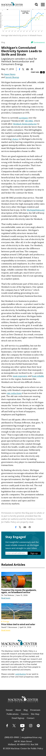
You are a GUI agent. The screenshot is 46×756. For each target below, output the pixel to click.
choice (15, 139)
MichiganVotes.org (35, 210)
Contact (30, 718)
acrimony (23, 117)
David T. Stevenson (9, 627)
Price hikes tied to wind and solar (18, 624)
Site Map (35, 714)
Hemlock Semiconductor (25, 124)
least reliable (38, 376)
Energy (6, 621)
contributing (20, 674)
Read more (5, 598)
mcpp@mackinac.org (31, 737)
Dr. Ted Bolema (7, 595)
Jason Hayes (9, 74)
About (18, 710)
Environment (39, 42)
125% (44, 72)
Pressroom (35, 710)
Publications (12, 714)
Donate (9, 710)
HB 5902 (29, 121)
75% (41, 72)
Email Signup (18, 718)
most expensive (20, 376)
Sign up (34, 553)
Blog (3, 42)
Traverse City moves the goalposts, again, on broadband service (19, 591)
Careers (24, 714)
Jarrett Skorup (12, 77)
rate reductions (14, 393)
